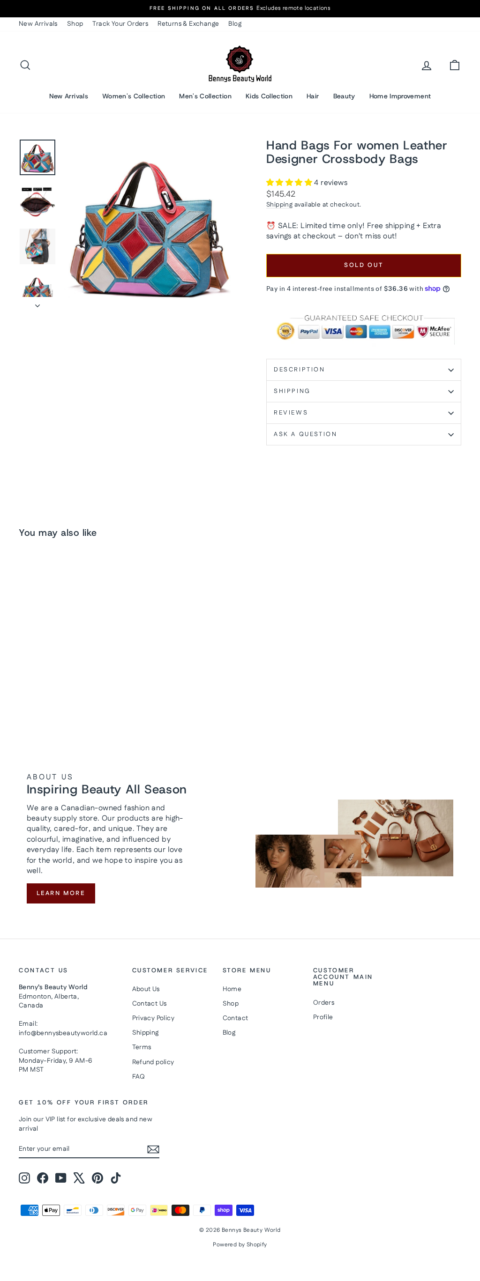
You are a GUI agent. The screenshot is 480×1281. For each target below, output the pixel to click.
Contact (235, 1018)
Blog (234, 24)
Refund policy (153, 1062)
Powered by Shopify (240, 1245)
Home (232, 989)
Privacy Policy (153, 1018)
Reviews (291, 412)
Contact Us (149, 1003)
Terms (141, 1047)
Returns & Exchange (188, 24)
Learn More (61, 893)
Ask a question (305, 434)
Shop (75, 24)
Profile (323, 1017)
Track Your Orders (120, 24)
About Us (146, 989)
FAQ (138, 1076)
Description (299, 369)
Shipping (279, 204)
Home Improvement (400, 96)
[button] (290, 183)
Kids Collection (269, 96)
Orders (323, 1002)
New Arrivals (38, 24)
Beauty (344, 96)
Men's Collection (205, 96)
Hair (313, 96)
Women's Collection (133, 96)
